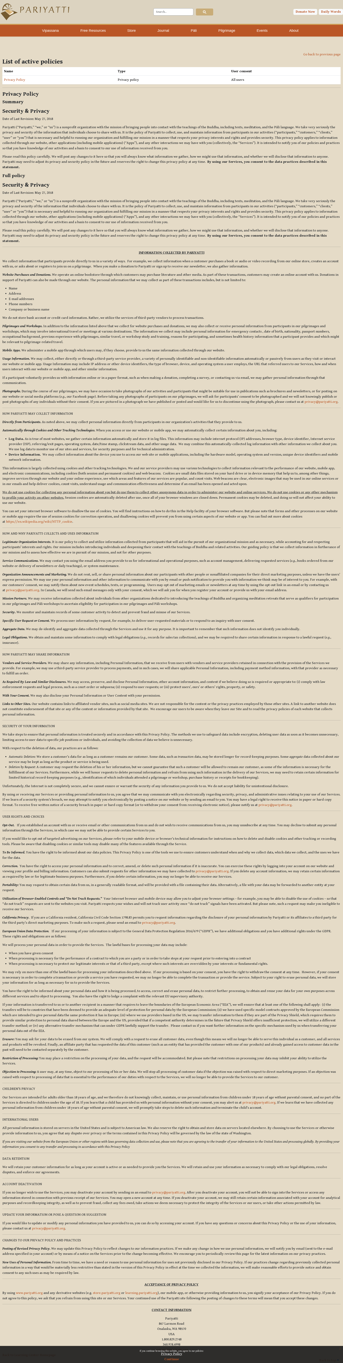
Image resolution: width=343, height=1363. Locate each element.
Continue (171, 1359)
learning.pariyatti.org (141, 1293)
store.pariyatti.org (106, 1293)
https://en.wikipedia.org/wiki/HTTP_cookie (39, 522)
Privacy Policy (171, 1354)
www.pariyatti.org (29, 1293)
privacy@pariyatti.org (321, 402)
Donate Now (305, 12)
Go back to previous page (322, 54)
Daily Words (331, 12)
